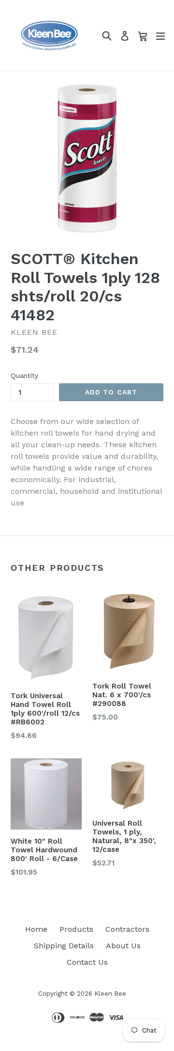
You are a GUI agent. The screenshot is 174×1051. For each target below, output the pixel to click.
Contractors (127, 929)
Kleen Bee (110, 993)
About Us (123, 945)
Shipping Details (64, 945)
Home (36, 929)
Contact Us (87, 962)
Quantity (24, 375)
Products (76, 929)
